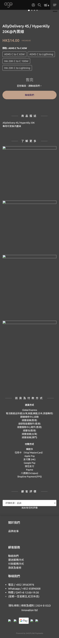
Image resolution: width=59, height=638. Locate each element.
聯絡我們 (29, 95)
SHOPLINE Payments (34, 633)
